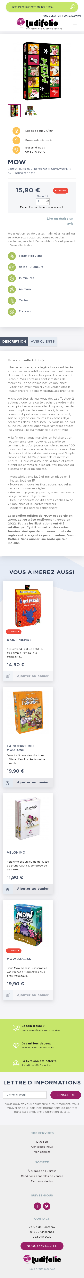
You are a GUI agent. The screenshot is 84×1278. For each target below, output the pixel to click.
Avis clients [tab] (43, 341)
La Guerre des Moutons (21, 748)
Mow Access (19, 959)
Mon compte (42, 1152)
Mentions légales (42, 1181)
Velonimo (16, 852)
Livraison (42, 1141)
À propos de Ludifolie (42, 1171)
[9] (46, 879)
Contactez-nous (42, 1147)
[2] (12, 221)
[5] (21, 221)
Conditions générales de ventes (42, 1176)
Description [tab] (14, 341)
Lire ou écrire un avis (60, 221)
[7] (42, 879)
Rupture (60, 191)
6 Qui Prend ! (19, 640)
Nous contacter (42, 1246)
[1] (9, 221)
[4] (18, 221)
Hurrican (24, 169)
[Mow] (15, 111)
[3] (15, 221)
